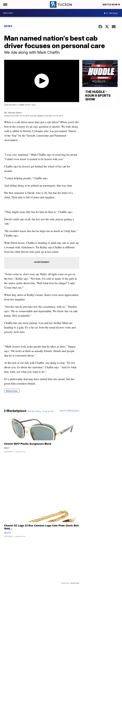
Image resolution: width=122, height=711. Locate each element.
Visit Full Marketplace (69, 411)
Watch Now (110, 4)
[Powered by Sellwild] (75, 583)
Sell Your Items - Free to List (40, 411)
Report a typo (12, 391)
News (8, 26)
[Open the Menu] (5, 4)
